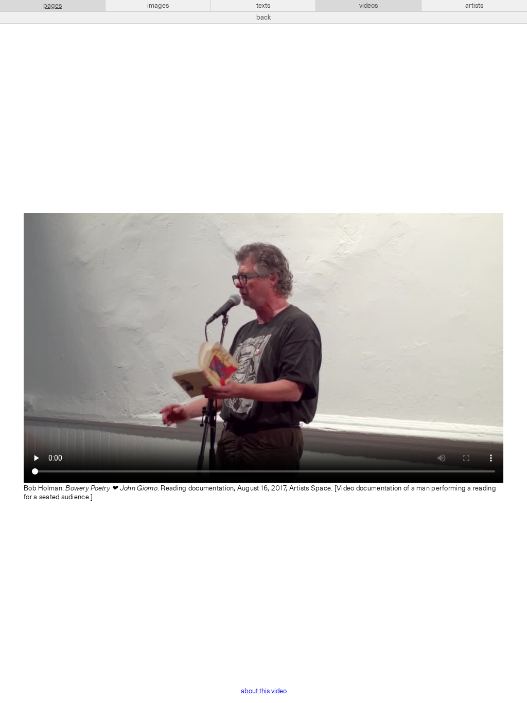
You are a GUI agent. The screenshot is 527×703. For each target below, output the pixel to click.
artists (474, 5)
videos (368, 5)
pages (52, 5)
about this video (264, 691)
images (158, 5)
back (263, 17)
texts (263, 5)
